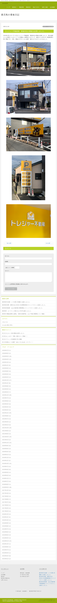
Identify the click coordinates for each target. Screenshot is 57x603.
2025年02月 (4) (6, 377)
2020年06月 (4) (6, 448)
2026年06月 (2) (6, 353)
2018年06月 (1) (6, 484)
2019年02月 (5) (6, 475)
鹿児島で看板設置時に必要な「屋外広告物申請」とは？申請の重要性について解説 (23, 313)
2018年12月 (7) (6, 478)
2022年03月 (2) (6, 421)
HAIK (54, 600)
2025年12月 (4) (6, 362)
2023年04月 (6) (6, 404)
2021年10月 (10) (6, 427)
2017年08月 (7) (6, 499)
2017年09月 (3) (6, 496)
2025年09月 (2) (6, 368)
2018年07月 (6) (6, 481)
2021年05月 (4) (6, 433)
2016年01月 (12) (6, 541)
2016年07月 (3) (6, 529)
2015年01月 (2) (6, 558)
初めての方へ (36, 7)
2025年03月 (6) (6, 374)
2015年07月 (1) (6, 549)
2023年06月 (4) (6, 401)
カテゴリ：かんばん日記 (48, 26)
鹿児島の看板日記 (5, 578)
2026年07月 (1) (6, 350)
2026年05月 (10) (6, 356)
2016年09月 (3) (6, 523)
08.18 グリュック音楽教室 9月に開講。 (12, 339)
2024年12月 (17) (6, 380)
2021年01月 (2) (6, 439)
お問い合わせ (4, 580)
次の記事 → (49, 243)
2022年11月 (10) (6, 412)
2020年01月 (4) (6, 454)
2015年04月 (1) (6, 552)
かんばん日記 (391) (7, 325)
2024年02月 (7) (6, 392)
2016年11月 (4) (6, 517)
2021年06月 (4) (6, 430)
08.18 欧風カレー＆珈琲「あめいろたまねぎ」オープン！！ (17, 342)
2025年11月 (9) (6, 365)
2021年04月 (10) (6, 436)
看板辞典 (21, 7)
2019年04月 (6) (6, 469)
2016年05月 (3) (6, 535)
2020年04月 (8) (6, 451)
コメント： (7, 270)
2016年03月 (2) (6, 538)
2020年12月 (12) (6, 442)
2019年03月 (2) (6, 472)
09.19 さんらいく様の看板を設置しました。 (13, 333)
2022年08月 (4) (6, 415)
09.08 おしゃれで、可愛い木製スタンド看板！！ (15, 336)
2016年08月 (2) (6, 526)
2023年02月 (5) (6, 410)
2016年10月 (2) (6, 520)
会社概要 (52, 7)
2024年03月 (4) (6, 389)
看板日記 (28, 7)
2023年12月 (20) (6, 395)
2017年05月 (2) (6, 505)
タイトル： (7, 256)
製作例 (14, 7)
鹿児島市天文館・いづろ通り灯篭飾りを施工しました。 (16, 302)
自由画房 (5, 3)
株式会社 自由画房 (14, 599)
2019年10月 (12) (6, 463)
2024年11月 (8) (6, 383)
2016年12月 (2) (6, 514)
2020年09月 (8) (6, 445)
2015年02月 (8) (6, 555)
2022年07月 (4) (6, 418)
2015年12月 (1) (6, 543)
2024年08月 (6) (6, 386)
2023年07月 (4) (6, 398)
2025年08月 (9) (6, 371)
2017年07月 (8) (6, 502)
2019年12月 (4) (6, 457)
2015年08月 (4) (6, 546)
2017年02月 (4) (6, 511)
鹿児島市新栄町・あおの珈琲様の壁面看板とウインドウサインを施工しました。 (22, 308)
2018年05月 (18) (6, 487)
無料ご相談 (45, 7)
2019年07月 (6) (6, 466)
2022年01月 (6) (6, 424)
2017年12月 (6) (6, 490)
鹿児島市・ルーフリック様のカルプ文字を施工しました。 (17, 311)
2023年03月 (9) (6, 407)
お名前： (7, 261)
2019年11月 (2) (6, 460)
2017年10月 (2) (6, 493)
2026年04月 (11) (6, 359)
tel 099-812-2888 (24, 574)
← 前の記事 (7, 243)
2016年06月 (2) (6, 532)
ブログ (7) (5, 322)
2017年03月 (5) (6, 508)
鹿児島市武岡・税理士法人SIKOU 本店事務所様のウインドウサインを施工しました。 (24, 305)
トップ (8, 7)
